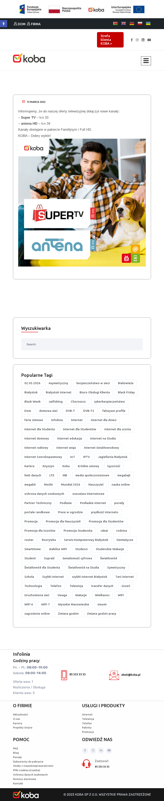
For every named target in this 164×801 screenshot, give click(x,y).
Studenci (81, 549)
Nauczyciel (95, 484)
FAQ (15, 748)
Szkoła (29, 576)
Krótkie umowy (88, 466)
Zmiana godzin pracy (101, 613)
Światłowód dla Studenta (42, 567)
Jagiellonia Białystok (112, 457)
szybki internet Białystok (89, 576)
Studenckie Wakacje (110, 549)
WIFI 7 (45, 604)
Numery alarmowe (24, 779)
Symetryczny (116, 567)
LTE (51, 475)
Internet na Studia (103, 438)
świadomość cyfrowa (77, 558)
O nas (16, 718)
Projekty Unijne (22, 727)
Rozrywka (49, 539)
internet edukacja (69, 438)
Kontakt (18, 783)
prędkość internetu (104, 512)
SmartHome (32, 549)
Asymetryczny (58, 383)
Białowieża (125, 383)
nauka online (121, 484)
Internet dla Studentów (79, 429)
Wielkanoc (102, 595)
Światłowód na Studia (83, 567)
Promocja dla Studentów (106, 521)
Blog (16, 752)
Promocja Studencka (78, 530)
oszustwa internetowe (88, 493)
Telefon (55, 586)
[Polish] (140, 23)
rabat (104, 530)
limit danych (32, 475)
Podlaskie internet (93, 503)
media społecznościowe (92, 475)
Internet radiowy (36, 447)
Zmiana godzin (68, 613)
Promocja (31, 521)
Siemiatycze (124, 539)
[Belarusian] (115, 23)
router (29, 539)
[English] (123, 23)
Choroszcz (78, 401)
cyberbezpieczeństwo (109, 401)
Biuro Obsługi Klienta (95, 392)
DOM (21, 24)
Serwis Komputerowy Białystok (86, 539)
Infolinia (57, 420)
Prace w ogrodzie (70, 512)
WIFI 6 (28, 604)
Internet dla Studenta (39, 429)
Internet (77, 420)
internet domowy (36, 438)
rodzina (121, 530)
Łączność (113, 466)
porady (119, 503)
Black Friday (126, 392)
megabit (30, 484)
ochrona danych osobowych (44, 493)
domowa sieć (48, 410)
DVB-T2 (88, 410)
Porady (17, 757)
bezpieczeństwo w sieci (93, 383)
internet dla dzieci (103, 420)
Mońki (48, 484)
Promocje (88, 731)
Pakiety (87, 727)
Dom (27, 410)
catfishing (56, 401)
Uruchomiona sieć (36, 595)
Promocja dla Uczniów (39, 530)
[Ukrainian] (148, 23)
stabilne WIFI (58, 549)
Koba (66, 466)
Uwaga (62, 595)
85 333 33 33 (77, 674)
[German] (132, 23)
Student (30, 558)
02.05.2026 (32, 383)
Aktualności (20, 714)
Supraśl (49, 558)
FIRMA (35, 24)
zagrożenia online (37, 613)
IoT (72, 457)
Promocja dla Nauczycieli (63, 521)
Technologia (33, 586)
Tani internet (124, 576)
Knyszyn (48, 466)
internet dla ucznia (117, 429)
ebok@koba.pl (130, 674)
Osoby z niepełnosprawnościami (33, 765)
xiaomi (102, 604)
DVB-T (70, 410)
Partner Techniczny (38, 503)
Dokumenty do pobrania (28, 761)
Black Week (32, 401)
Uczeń (126, 586)
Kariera (29, 466)
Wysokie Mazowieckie (73, 604)
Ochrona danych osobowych (30, 774)
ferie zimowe (33, 420)
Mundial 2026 (70, 484)
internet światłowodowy (101, 447)
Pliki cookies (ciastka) (26, 770)
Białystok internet (58, 392)
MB (65, 475)
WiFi (121, 595)
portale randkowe (37, 512)
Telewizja (76, 586)
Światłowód (108, 558)
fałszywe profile (113, 410)
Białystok (31, 392)
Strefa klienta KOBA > (106, 39)
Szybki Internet (53, 576)
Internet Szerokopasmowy (43, 457)
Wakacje (81, 595)
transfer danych (102, 586)
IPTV (86, 457)
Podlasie (66, 503)
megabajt (123, 475)
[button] (3, 23)
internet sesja (66, 447)
